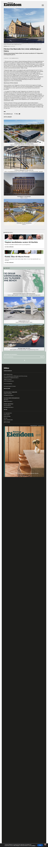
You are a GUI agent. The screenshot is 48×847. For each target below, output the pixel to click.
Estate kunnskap (7, 416)
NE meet (5, 418)
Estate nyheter (7, 414)
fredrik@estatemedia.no (8, 395)
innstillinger (33, 845)
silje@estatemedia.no (14, 58)
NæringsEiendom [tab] (33, 425)
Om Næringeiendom (8, 413)
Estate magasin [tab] (41, 425)
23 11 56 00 (9, 379)
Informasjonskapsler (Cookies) (10, 386)
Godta (40, 845)
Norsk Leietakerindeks (8, 419)
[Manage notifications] (45, 844)
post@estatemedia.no (14, 377)
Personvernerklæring (8, 383)
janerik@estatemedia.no (8, 407)
